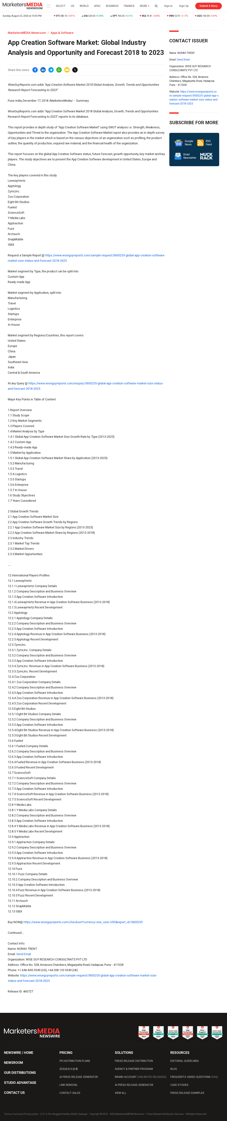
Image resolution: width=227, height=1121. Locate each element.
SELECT (60, 6)
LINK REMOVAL (68, 1084)
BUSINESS (112, 6)
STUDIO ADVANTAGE (20, 1083)
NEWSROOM (13, 1063)
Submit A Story (209, 6)
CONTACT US (14, 1093)
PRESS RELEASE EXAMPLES (187, 1092)
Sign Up (184, 6)
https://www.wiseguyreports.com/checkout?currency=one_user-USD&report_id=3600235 (83, 922)
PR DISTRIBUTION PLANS (74, 1060)
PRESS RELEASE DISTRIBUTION (134, 1060)
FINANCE (129, 6)
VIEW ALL (120, 1092)
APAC (97, 6)
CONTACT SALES (69, 1092)
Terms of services (13, 1114)
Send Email (23, 954)
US (72, 6)
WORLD (84, 6)
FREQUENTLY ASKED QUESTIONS (194, 1076)
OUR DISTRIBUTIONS (20, 1073)
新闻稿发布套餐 (68, 1068)
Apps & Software (62, 33)
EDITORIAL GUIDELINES (184, 1060)
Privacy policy (31, 1114)
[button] (48, 6)
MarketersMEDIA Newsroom (27, 33)
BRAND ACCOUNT (140, 1076)
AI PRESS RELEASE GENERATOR (78, 1076)
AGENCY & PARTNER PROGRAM (134, 1068)
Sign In (168, 6)
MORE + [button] (145, 6)
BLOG (173, 1068)
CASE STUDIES (179, 1084)
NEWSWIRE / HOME (18, 1053)
